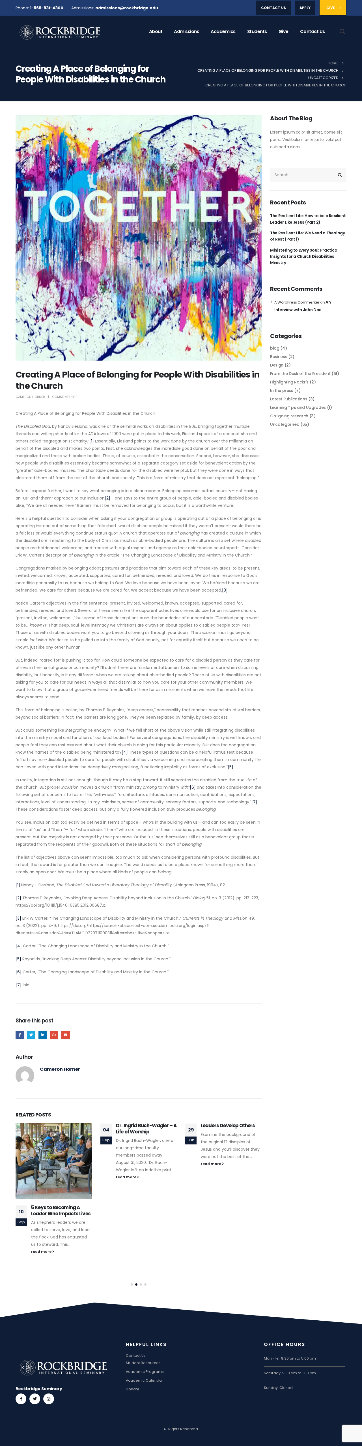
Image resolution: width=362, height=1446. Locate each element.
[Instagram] (48, 1398)
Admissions (186, 31)
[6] (193, 787)
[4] (125, 752)
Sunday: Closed (278, 1387)
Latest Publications (288, 399)
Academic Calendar (144, 1380)
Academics (223, 31)
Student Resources (143, 1362)
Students (257, 31)
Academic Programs (145, 1371)
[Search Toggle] (342, 31)
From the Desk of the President (300, 373)
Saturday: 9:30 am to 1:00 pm (290, 1373)
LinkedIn (42, 1035)
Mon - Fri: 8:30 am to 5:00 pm (290, 1358)
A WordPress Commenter (297, 302)
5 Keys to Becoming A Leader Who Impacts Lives (60, 1210)
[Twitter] (34, 1398)
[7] (254, 802)
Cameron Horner (30, 396)
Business (278, 356)
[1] (91, 441)
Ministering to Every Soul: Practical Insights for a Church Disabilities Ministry (304, 256)
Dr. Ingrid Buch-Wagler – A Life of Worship (146, 1128)
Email (65, 1035)
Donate (132, 1389)
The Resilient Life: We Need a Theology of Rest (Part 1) (307, 236)
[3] (225, 590)
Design (276, 365)
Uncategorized (284, 424)
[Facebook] (21, 1398)
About (156, 31)
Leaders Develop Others (228, 1125)
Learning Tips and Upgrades (298, 407)
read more (41, 1251)
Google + (54, 1035)
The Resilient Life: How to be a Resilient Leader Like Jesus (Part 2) (308, 219)
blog (274, 348)
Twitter (31, 1035)
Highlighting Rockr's (289, 382)
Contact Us (312, 31)
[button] (132, 1284)
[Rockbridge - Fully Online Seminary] (61, 32)
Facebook (20, 1035)
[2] (107, 498)
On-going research (289, 416)
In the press (281, 390)
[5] (230, 767)
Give (283, 31)
